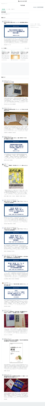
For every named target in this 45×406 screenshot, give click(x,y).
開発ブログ (39, 25)
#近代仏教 (5, 44)
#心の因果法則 (6, 278)
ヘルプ (37, 25)
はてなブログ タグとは (33, 25)
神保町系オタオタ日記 (6, 80)
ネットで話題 (8, 9)
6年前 (10, 374)
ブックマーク (3, 50)
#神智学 (5, 370)
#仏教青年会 (6, 132)
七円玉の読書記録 (6, 282)
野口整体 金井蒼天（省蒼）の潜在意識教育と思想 (10, 227)
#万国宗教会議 (9, 251)
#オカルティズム (6, 334)
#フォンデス (9, 44)
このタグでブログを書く (40, 7)
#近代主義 (8, 306)
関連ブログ (13, 9)
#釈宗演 (14, 223)
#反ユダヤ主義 (9, 104)
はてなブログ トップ (4, 3)
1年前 (10, 80)
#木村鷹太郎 (14, 104)
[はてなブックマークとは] (6, 48)
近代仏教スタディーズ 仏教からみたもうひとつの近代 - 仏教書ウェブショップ (6, 53)
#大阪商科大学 (10, 132)
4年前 (17, 227)
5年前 (9, 282)
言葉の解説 (3, 9)
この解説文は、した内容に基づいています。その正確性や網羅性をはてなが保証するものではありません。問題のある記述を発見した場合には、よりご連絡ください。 (5, 14)
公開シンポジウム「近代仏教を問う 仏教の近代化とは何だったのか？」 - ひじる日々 (15, 53)
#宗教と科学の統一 (10, 223)
